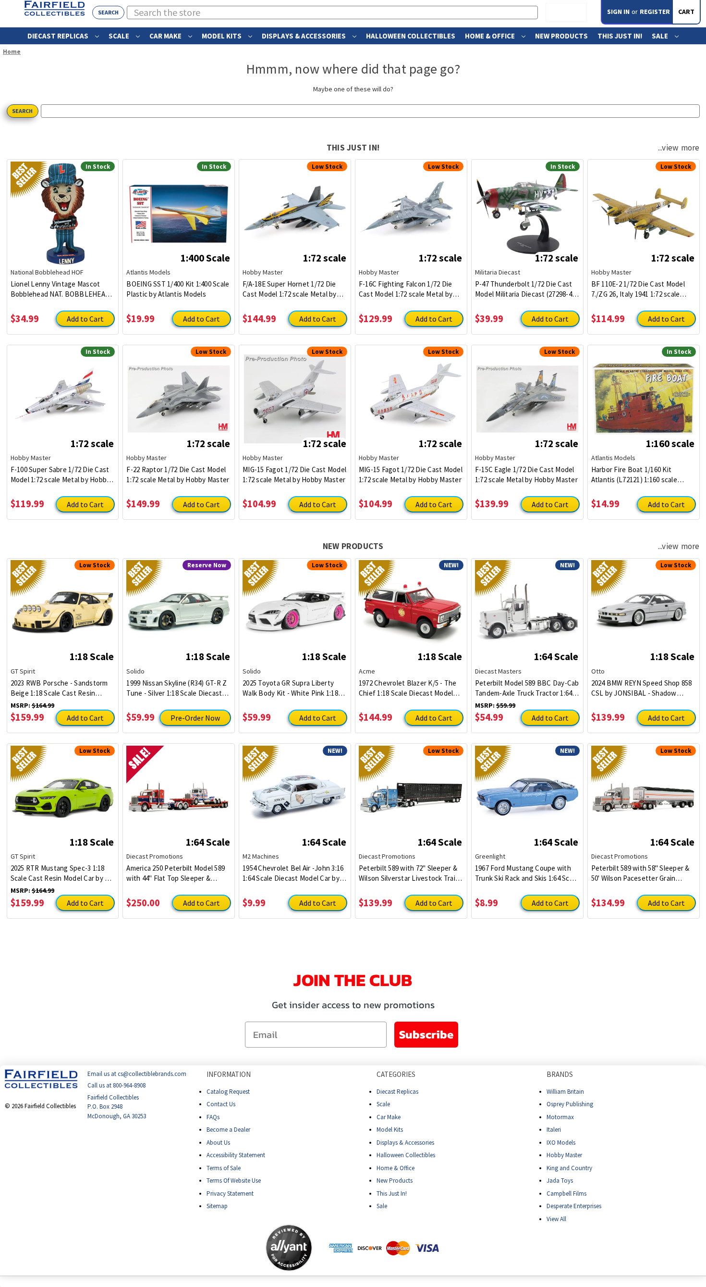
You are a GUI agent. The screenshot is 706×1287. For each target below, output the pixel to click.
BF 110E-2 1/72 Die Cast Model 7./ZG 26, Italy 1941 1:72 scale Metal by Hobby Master (638, 289)
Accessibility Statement (236, 1155)
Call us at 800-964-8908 (116, 1085)
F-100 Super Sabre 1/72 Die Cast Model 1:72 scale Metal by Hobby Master (60, 475)
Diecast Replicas (58, 35)
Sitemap (217, 1206)
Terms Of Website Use (234, 1180)
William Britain (565, 1091)
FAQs (213, 1116)
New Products (561, 35)
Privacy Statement (230, 1193)
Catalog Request (228, 1091)
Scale (120, 35)
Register (655, 11)
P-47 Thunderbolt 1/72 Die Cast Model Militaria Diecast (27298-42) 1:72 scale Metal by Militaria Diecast (526, 289)
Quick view (63, 206)
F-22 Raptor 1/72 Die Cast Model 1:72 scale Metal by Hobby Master (177, 474)
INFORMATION (229, 1074)
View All (556, 1218)
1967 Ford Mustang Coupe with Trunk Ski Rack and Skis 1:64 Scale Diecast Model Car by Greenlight (527, 873)
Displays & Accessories (304, 35)
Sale (660, 35)
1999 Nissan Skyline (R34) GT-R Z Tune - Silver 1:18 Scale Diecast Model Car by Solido (176, 688)
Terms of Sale (224, 1167)
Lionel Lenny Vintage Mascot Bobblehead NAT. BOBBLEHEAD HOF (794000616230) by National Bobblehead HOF (60, 289)
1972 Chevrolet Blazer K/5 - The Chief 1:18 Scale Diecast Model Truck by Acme (408, 688)
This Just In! (619, 35)
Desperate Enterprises (574, 1206)
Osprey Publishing (570, 1104)
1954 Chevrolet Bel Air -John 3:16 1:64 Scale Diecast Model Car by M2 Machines (293, 873)
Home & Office (490, 35)
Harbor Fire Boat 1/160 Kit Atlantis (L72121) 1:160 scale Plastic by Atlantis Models (634, 475)
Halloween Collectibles (410, 35)
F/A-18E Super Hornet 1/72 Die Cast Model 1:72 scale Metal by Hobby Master (290, 289)
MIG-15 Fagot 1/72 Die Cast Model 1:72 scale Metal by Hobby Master (294, 474)
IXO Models (561, 1142)
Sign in (618, 11)
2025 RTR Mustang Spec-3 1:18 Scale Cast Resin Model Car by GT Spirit (62, 873)
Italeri (554, 1129)
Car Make (166, 35)
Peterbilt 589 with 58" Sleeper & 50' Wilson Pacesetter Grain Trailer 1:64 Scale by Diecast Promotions (640, 873)
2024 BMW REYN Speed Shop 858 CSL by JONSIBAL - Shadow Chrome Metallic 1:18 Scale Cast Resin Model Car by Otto (641, 688)
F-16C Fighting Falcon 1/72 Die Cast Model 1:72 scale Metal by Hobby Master (406, 289)
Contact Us (221, 1104)
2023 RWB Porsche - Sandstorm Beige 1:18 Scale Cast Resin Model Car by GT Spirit (59, 688)
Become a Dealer (228, 1129)
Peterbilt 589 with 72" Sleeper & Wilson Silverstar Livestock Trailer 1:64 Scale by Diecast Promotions (411, 873)
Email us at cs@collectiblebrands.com (136, 1074)
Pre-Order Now (195, 718)
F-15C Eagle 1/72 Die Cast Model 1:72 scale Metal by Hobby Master (526, 474)
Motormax (560, 1116)
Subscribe (426, 1034)
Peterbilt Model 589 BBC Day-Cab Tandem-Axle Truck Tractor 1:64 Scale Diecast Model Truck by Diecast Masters (527, 688)
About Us (218, 1142)
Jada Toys (560, 1180)
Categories (396, 1074)
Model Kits (222, 35)
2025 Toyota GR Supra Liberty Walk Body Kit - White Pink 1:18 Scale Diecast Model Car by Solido (294, 688)
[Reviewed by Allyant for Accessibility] (289, 1248)
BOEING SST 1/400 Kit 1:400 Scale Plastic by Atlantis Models (177, 289)
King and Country (569, 1167)
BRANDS (560, 1074)
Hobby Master (564, 1155)
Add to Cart (85, 319)
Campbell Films (566, 1193)
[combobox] (332, 12)
